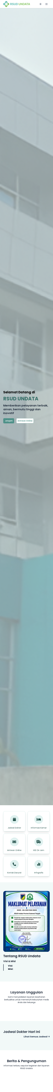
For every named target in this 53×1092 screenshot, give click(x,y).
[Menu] (46, 4)
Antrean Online (25, 420)
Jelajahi (9, 420)
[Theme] (40, 4)
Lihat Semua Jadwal (36, 1036)
